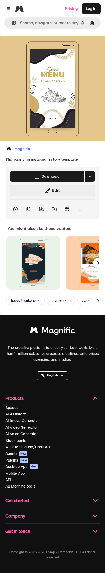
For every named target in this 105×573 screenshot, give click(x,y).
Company (15, 516)
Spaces (11, 407)
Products (14, 398)
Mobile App (15, 473)
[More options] (80, 209)
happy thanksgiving (25, 300)
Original (34, 46)
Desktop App (21, 466)
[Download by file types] (89, 176)
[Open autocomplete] (12, 23)
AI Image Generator (22, 420)
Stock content (17, 440)
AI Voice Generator (21, 433)
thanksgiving (61, 300)
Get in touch (17, 531)
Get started (17, 500)
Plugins (16, 460)
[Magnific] (52, 331)
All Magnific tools (20, 486)
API (8, 479)
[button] (52, 375)
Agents (15, 453)
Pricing (71, 8)
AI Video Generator (21, 427)
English (52, 375)
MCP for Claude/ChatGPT (28, 447)
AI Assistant (15, 414)
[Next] (98, 263)
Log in (91, 8)
